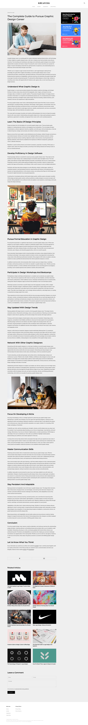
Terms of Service (18, 711)
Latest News (53, 6)
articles (24, 549)
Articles (39, 6)
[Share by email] (44, 558)
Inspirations (45, 6)
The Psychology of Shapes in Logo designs (17, 664)
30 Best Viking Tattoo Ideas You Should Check (18, 605)
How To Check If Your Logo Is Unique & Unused (44, 664)
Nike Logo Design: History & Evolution (42, 625)
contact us (29, 721)
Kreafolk (36, 546)
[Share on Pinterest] (19, 558)
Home (33, 6)
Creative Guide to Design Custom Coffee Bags (18, 644)
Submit (11, 692)
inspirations (31, 549)
